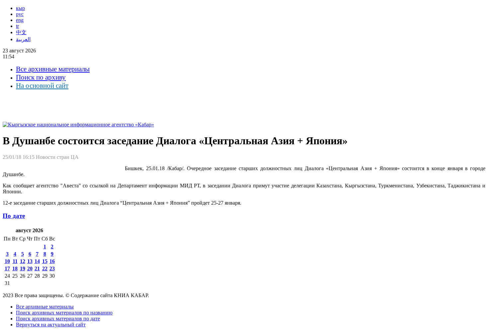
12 (22, 261)
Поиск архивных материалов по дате (58, 318)
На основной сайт (42, 86)
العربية (23, 39)
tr (17, 26)
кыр (20, 8)
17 (7, 268)
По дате (14, 215)
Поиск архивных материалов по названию (64, 312)
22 (44, 268)
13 (30, 261)
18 (15, 268)
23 (52, 268)
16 (52, 261)
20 (30, 268)
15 (44, 261)
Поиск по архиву (41, 77)
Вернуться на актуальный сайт (51, 324)
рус (20, 14)
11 (15, 261)
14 (37, 261)
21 (37, 268)
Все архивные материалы (53, 69)
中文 (21, 32)
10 (7, 261)
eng (20, 20)
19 (22, 268)
